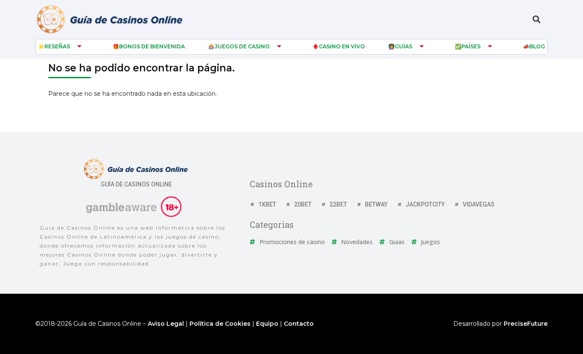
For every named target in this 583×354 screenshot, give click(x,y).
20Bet (303, 204)
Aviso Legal (166, 323)
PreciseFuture (526, 323)
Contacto (299, 323)
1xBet (267, 204)
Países (471, 46)
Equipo (267, 323)
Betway (376, 204)
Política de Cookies (220, 323)
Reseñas (57, 46)
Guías (403, 46)
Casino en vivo (342, 46)
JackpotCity (425, 204)
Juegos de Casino (242, 46)
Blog (537, 46)
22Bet (338, 204)
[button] (536, 19)
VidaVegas (479, 204)
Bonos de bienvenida (152, 46)
